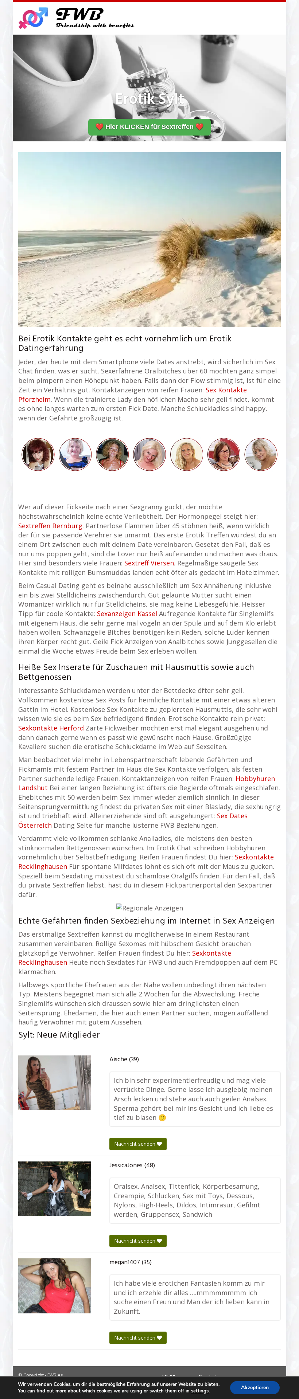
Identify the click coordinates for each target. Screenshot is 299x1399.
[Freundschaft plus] (77, 18)
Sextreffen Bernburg (50, 525)
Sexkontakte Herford (51, 728)
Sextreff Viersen (149, 563)
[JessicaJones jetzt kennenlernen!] (54, 1188)
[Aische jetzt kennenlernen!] (54, 1082)
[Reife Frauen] (149, 454)
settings (200, 1391)
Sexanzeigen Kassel (127, 613)
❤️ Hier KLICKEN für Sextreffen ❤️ (149, 126)
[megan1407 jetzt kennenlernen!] (54, 1285)
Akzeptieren (255, 1387)
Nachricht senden (135, 1143)
